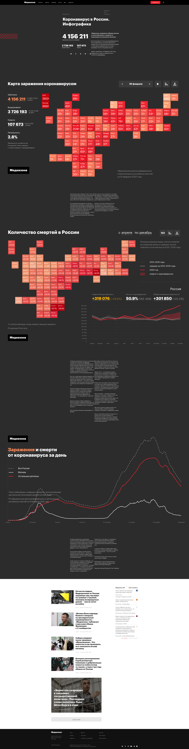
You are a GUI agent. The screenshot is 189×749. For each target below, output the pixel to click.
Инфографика (107, 14)
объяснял (87, 362)
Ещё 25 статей (76, 719)
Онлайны (53, 2)
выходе (72, 547)
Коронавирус (107, 10)
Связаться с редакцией (87, 738)
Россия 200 (102, 735)
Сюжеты (47, 2)
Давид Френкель (66, 14)
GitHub (104, 558)
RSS (83, 732)
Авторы (72, 735)
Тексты (60, 2)
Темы (71, 732)
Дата (65, 2)
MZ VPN (101, 732)
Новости (40, 2)
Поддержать (155, 2)
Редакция (72, 738)
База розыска (102, 738)
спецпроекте (101, 55)
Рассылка (83, 735)
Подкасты (70, 2)
